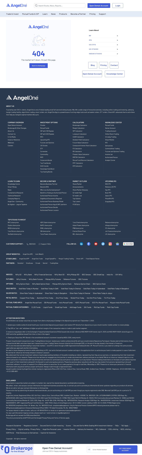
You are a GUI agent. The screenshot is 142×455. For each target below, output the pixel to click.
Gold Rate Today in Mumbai (28, 288)
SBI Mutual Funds (50, 302)
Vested (45, 263)
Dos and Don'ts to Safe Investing (52, 426)
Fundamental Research (15, 193)
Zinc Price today (62, 298)
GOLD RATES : (11, 288)
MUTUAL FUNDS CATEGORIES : (17, 307)
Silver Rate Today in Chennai (80, 293)
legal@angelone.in (64, 413)
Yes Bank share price (14, 234)
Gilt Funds (87, 307)
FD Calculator (77, 148)
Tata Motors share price (16, 231)
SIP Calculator (77, 131)
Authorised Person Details (49, 207)
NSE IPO (108, 184)
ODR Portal (10, 433)
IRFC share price (13, 222)
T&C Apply (124, 426)
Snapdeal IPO (109, 201)
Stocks (42, 125)
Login (117, 5)
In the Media (12, 137)
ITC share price (110, 228)
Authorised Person (111, 157)
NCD (41, 157)
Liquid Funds (47, 307)
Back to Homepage (38, 66)
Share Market (109, 140)
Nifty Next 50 (59, 274)
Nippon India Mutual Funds (120, 302)
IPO (90, 40)
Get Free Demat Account (125, 449)
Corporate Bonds (46, 160)
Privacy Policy (46, 418)
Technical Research (14, 196)
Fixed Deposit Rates (92, 259)
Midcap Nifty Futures (53, 279)
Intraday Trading (110, 137)
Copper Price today (27, 298)
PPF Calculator (78, 163)
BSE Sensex (86, 274)
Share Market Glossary (80, 190)
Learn (44, 14)
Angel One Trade (37, 259)
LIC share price (110, 234)
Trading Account (110, 131)
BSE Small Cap (98, 274)
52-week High (77, 193)
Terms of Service (59, 418)
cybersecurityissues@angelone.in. (69, 410)
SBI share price (45, 231)
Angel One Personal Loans (52, 429)
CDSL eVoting (113, 429)
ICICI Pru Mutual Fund (99, 302)
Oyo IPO (107, 190)
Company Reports (14, 198)
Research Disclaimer (13, 426)
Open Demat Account (98, 5)
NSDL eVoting (125, 429)
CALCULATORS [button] (78, 122)
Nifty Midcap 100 (73, 274)
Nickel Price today (77, 298)
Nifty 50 (18, 274)
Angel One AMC (28, 254)
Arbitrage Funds (75, 307)
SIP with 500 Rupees (47, 134)
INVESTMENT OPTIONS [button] (49, 122)
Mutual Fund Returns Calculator (83, 160)
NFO (41, 137)
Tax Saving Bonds (46, 172)
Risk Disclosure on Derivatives (27, 433)
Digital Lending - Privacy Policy (29, 429)
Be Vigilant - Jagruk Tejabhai (17, 204)
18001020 (32, 244)
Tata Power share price (48, 234)
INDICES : (9, 274)
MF (90, 36)
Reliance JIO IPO (110, 187)
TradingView (54, 263)
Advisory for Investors (85, 429)
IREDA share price (14, 228)
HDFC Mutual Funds (82, 302)
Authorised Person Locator (49, 210)
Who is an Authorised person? (50, 190)
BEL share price (78, 234)
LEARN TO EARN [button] (14, 181)
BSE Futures (83, 279)
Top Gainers (77, 198)
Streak (38, 263)
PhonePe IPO (109, 198)
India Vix (110, 274)
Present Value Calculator (81, 154)
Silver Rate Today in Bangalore (56, 293)
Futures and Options (47, 143)
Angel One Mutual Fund (33, 302)
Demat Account (110, 128)
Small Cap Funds (61, 307)
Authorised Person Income (49, 196)
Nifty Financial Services (43, 274)
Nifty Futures (21, 279)
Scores (68, 426)
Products (63, 14)
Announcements (78, 187)
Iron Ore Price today (94, 298)
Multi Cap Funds (113, 307)
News (53, 14)
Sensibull (20, 263)
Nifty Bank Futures (36, 279)
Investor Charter (69, 429)
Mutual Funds (44, 128)
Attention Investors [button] (15, 318)
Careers (10, 145)
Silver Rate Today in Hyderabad (31, 293)
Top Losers (76, 201)
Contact (114, 65)
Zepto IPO (108, 196)
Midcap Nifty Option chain (62, 284)
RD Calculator (77, 151)
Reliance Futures (69, 279)
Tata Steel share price (80, 222)
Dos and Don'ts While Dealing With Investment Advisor (93, 426)
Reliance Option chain (82, 284)
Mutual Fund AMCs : (14, 302)
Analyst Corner (110, 160)
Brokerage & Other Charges (17, 128)
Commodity (44, 154)
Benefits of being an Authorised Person (53, 193)
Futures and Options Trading (114, 151)
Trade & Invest (12, 14)
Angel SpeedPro (50, 259)
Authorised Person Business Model (51, 201)
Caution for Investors (48, 433)
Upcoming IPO (45, 140)
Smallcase (29, 263)
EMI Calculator (77, 166)
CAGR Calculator (78, 137)
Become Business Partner (48, 184)
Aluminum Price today (45, 298)
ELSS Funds (36, 307)
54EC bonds (44, 166)
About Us (11, 131)
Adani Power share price (81, 225)
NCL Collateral (101, 429)
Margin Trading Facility (66, 259)
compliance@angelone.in (61, 405)
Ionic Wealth (39, 254)
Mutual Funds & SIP (30, 14)
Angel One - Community (15, 201)
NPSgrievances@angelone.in (15, 408)
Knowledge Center (114, 74)
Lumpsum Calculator (80, 134)
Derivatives (109, 146)
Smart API (79, 259)
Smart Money (12, 187)
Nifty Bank (28, 274)
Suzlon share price (14, 225)
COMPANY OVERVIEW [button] (16, 122)
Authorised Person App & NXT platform (53, 204)
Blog (93, 65)
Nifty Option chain (23, 284)
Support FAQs (46, 244)
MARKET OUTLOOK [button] (80, 181)
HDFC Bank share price (47, 222)
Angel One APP (24, 259)
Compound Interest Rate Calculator (85, 145)
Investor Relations (14, 140)
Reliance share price (111, 222)
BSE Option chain (99, 284)
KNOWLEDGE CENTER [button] (113, 122)
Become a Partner (78, 14)
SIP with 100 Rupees (47, 131)
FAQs (117, 426)
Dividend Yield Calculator (81, 140)
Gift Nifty (118, 274)
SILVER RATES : (12, 293)
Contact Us (12, 134)
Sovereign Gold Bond (47, 169)
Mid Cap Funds (99, 307)
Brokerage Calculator (80, 125)
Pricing (92, 14)
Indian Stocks (95, 54)
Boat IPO (108, 193)
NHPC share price (46, 225)
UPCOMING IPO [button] (110, 181)
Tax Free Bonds (45, 163)
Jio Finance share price (113, 231)
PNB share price (78, 228)
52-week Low (77, 196)
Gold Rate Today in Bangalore (118, 288)
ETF (41, 148)
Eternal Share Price (79, 231)
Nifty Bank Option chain (41, 284)
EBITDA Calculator (79, 157)
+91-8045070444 (43, 410)
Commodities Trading (112, 148)
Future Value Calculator (80, 143)
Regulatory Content (31, 426)
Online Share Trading (112, 134)
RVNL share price (46, 228)
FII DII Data (76, 204)
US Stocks (93, 49)
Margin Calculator (79, 128)
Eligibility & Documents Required (51, 198)
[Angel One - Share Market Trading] (16, 5)
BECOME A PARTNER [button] (48, 181)
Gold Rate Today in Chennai (71, 288)
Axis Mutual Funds (66, 302)
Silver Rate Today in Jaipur (102, 293)
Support (102, 14)
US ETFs (92, 45)
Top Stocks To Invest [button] (17, 220)
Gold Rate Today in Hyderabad (94, 288)
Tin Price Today (109, 298)
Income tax (109, 154)
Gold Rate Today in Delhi (50, 288)
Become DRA (44, 187)
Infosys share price (111, 225)
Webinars (11, 143)
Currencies (43, 151)
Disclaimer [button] (11, 380)
